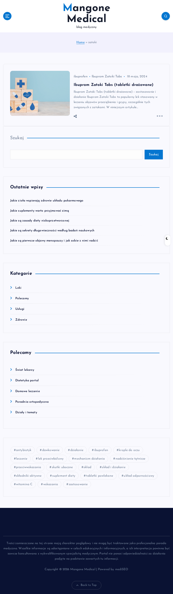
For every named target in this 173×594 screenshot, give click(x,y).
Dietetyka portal (27, 380)
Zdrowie (21, 319)
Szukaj (17, 138)
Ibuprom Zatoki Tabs (107, 76)
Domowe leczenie (27, 391)
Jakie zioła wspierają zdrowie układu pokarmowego (47, 200)
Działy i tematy (26, 412)
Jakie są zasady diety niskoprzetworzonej (39, 220)
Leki (18, 287)
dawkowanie (50, 450)
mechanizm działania (89, 458)
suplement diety (63, 476)
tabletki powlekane (99, 476)
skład (87, 467)
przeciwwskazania (28, 467)
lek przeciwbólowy (51, 458)
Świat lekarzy (24, 369)
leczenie (21, 458)
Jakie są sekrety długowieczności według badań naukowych (52, 230)
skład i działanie (113, 467)
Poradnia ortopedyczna (32, 401)
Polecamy (22, 298)
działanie (76, 450)
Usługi (20, 309)
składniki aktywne (28, 476)
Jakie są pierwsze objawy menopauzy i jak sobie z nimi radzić (54, 240)
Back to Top (89, 585)
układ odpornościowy (139, 476)
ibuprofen (81, 76)
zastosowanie (78, 484)
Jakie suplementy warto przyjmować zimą (39, 210)
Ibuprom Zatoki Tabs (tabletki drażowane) (113, 85)
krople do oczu (129, 450)
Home (80, 42)
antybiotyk (23, 450)
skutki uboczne (62, 467)
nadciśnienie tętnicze (131, 458)
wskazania (50, 484)
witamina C (24, 484)
